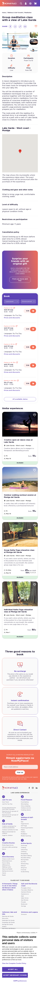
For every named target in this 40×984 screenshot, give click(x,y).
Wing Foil (24, 867)
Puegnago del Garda (8, 922)
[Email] (25, 26)
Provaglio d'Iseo (26, 888)
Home (4, 12)
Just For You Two (7, 804)
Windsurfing (24, 863)
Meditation (27, 12)
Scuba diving (25, 871)
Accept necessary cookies (15, 975)
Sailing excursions (7, 871)
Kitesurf (23, 865)
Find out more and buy (20, 279)
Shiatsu (23, 831)
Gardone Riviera (26, 892)
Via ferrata (24, 845)
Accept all (13, 969)
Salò (22, 896)
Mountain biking (25, 857)
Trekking (23, 847)
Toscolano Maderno (27, 890)
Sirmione (24, 914)
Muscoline (5, 918)
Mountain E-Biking (26, 855)
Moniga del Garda (7, 924)
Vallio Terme (24, 898)
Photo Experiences (8, 845)
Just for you (7, 800)
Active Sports (26, 843)
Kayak (4, 875)
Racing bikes (25, 859)
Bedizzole (24, 904)
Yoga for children (7, 835)
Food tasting (25, 802)
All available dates (20, 399)
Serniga (23, 906)
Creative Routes (8, 843)
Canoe (4, 873)
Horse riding (6, 863)
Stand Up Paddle (7, 869)
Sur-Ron (23, 861)
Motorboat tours (7, 861)
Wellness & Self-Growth (15, 12)
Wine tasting (24, 804)
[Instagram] (33, 788)
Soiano (4, 926)
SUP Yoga (24, 825)
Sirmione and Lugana (29, 912)
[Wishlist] (36, 26)
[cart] (35, 3)
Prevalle (23, 902)
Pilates (23, 829)
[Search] (21, 3)
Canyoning (24, 849)
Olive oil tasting (25, 806)
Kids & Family (7, 824)
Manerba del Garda (7, 916)
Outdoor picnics (26, 808)
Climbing (23, 851)
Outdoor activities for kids (10, 829)
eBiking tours (6, 865)
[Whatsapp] (15, 26)
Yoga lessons (25, 823)
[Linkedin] (37, 788)
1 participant (10, 301)
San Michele (24, 900)
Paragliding (24, 853)
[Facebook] (10, 26)
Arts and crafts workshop (9, 847)
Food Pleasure (26, 800)
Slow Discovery (8, 857)
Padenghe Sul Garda (8, 920)
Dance (4, 849)
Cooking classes (26, 810)
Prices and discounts (12, 318)
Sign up (20, 772)
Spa (22, 821)
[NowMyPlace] (9, 3)
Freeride (23, 869)
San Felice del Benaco (8, 928)
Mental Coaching (26, 835)
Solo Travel (5, 802)
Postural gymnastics (27, 827)
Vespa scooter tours (8, 859)
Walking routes (6, 867)
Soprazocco (25, 894)
